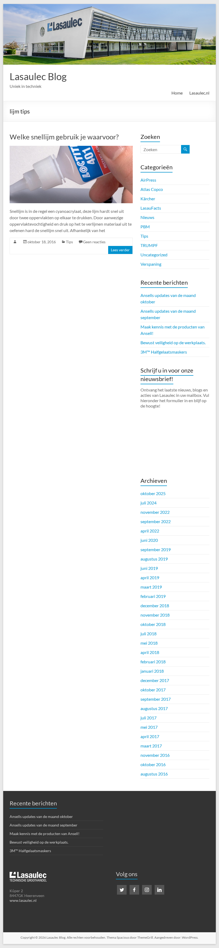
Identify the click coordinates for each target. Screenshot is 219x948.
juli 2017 (148, 717)
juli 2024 (148, 502)
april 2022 (149, 530)
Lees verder (120, 250)
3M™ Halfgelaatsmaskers (163, 351)
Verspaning (150, 264)
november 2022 (155, 512)
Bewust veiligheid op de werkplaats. (173, 342)
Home (177, 92)
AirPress (148, 179)
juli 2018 (148, 633)
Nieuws (147, 217)
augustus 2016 (154, 773)
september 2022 (155, 521)
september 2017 (155, 699)
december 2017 (154, 680)
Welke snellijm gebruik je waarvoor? (64, 136)
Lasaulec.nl (199, 92)
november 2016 (155, 755)
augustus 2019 (154, 558)
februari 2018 (153, 661)
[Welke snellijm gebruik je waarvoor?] (71, 148)
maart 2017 (151, 745)
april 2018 (149, 652)
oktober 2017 (153, 689)
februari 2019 (153, 596)
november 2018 (155, 614)
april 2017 (149, 736)
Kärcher (147, 198)
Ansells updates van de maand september (43, 825)
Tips (69, 242)
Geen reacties (94, 242)
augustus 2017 (154, 708)
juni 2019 (149, 568)
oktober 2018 (153, 624)
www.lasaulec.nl (23, 900)
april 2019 (149, 577)
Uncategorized (153, 254)
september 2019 (155, 549)
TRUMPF (149, 245)
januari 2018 (152, 670)
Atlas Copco (151, 189)
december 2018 (154, 605)
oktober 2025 (153, 493)
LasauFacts (150, 207)
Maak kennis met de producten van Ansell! (45, 833)
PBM (145, 226)
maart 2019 (151, 586)
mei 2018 (149, 642)
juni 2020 (149, 540)
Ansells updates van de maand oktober (41, 816)
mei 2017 (149, 727)
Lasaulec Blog (38, 76)
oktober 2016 (153, 764)
